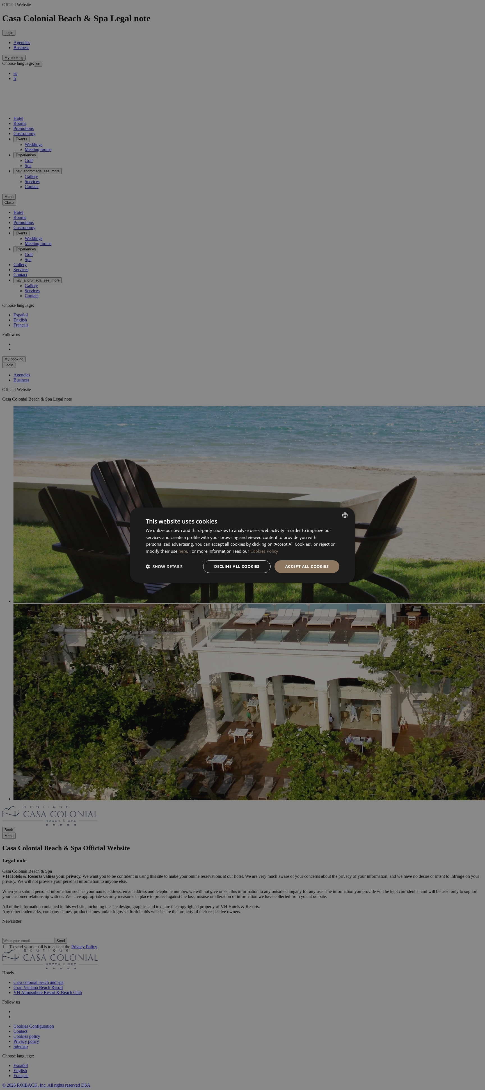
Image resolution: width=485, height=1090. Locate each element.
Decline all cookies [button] (237, 566)
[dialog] (242, 544)
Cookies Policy (264, 551)
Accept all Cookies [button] (307, 566)
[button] (164, 566)
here (183, 551)
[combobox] (345, 515)
